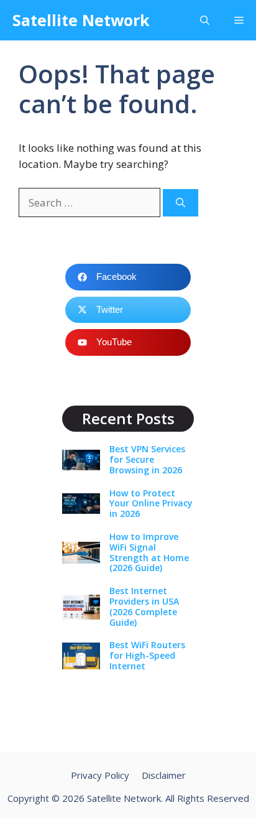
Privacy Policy (100, 775)
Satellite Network (81, 19)
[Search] (180, 203)
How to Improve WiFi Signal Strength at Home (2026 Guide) (149, 552)
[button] (205, 20)
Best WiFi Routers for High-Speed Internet (147, 655)
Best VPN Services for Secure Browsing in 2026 (147, 459)
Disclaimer (164, 775)
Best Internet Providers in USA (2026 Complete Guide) (144, 606)
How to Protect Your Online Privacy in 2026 (151, 503)
